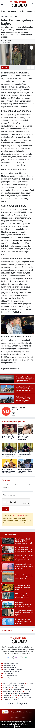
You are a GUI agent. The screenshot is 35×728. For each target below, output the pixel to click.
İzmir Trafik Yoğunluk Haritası (13, 669)
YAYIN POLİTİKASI (9, 698)
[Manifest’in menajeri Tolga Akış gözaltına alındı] (25, 447)
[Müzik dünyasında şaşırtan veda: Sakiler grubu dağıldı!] (9, 464)
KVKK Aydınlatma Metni (10, 700)
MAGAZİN (13, 17)
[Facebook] (8, 657)
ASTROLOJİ (7, 687)
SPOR (15, 685)
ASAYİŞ (20, 11)
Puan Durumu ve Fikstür (11, 671)
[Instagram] (15, 657)
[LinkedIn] (19, 657)
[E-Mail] (13, 413)
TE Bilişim (22, 718)
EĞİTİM (5, 689)
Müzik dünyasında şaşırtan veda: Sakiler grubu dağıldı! (8, 471)
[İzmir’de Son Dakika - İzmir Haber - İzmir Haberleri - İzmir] (17, 4)
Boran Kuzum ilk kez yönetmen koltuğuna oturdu (25, 471)
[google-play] (22, 704)
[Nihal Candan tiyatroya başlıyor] (17, 54)
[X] (12, 657)
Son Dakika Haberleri (10, 676)
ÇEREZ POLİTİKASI (24, 698)
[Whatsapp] (26, 657)
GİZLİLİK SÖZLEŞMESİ (22, 693)
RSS (6, 712)
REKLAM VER (24, 695)
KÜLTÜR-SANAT (16, 689)
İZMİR (3, 11)
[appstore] (12, 704)
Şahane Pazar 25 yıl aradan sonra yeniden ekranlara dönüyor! (8, 436)
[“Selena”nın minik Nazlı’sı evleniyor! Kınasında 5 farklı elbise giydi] (25, 429)
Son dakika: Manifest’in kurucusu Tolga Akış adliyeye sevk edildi (9, 454)
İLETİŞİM (6, 695)
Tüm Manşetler (8, 673)
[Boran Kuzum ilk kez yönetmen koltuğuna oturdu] (25, 464)
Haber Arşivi (7, 678)
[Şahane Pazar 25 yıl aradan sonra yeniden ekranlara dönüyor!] (9, 429)
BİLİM (16, 687)
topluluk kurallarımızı (19, 515)
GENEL (21, 683)
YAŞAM (27, 691)
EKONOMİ (29, 11)
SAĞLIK (19, 691)
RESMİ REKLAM (8, 691)
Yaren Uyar (16, 410)
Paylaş (6, 67)
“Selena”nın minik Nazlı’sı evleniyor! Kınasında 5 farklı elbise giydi (24, 437)
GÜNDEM (13, 683)
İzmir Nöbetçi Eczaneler (11, 663)
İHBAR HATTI (12, 11)
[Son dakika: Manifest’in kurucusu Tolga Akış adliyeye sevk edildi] (9, 447)
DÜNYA (23, 687)
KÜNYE (14, 695)
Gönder (5, 509)
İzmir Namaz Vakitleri (10, 667)
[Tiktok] (22, 657)
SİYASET (30, 683)
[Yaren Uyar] (6, 411)
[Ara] (33, 4)
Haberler (4, 17)
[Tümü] (32, 631)
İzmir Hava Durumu (10, 665)
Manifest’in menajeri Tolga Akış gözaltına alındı (24, 454)
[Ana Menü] (2, 4)
